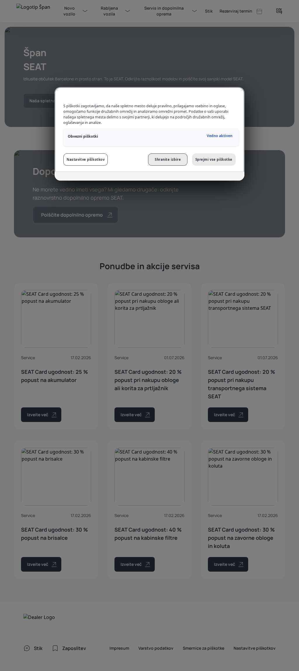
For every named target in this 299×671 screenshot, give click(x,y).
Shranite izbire (168, 159)
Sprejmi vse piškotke (213, 159)
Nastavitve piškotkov (86, 159)
